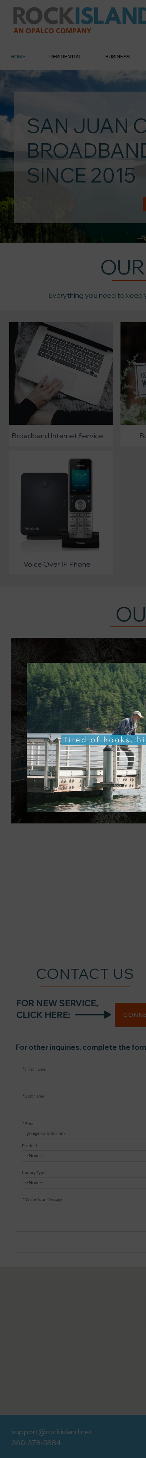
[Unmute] (48, 802)
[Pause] (36, 802)
